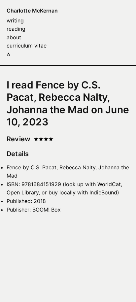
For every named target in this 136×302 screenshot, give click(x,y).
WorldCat (109, 184)
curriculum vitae (27, 45)
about (14, 37)
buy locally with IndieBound (83, 192)
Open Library (23, 192)
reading (16, 28)
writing (15, 20)
